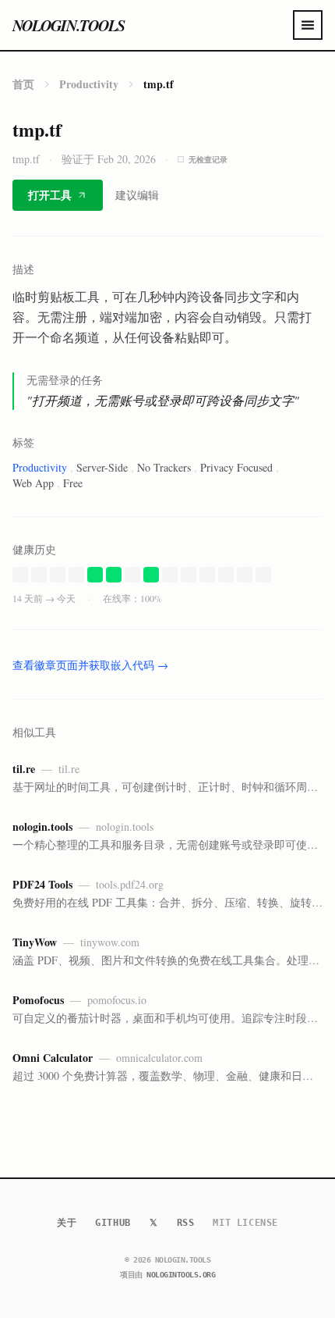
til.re (23, 769)
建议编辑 (137, 194)
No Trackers (164, 467)
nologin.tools (68, 25)
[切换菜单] (308, 25)
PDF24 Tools (42, 884)
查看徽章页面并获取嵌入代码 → (90, 664)
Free (73, 483)
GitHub (113, 1222)
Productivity (88, 84)
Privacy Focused (236, 467)
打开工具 (50, 195)
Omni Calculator (52, 1057)
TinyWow (34, 942)
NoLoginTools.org (180, 1274)
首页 (23, 84)
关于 (66, 1222)
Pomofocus (38, 1000)
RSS (186, 1222)
